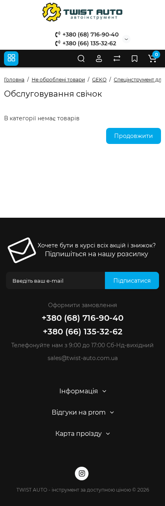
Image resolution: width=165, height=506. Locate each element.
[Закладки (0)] (134, 58)
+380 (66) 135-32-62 (88, 43)
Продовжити (133, 136)
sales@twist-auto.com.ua (83, 358)
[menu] (11, 58)
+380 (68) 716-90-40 (90, 34)
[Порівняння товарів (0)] (117, 58)
